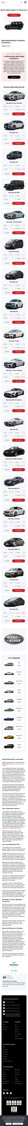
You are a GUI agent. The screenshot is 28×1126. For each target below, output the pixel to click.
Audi (4, 1072)
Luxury (19, 744)
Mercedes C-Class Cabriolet (14, 370)
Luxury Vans (19, 726)
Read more (14, 77)
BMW (4, 1076)
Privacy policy (18, 1123)
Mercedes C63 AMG (14, 519)
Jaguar (16, 1079)
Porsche (17, 1072)
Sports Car (19, 681)
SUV (19, 663)
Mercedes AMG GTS (14, 488)
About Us (5, 1027)
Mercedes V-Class (14, 251)
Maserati (5, 1083)
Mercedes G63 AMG (14, 192)
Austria (16, 1031)
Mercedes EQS (14, 609)
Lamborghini (6, 1081)
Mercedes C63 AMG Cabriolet (14, 459)
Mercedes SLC (14, 429)
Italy (16, 1024)
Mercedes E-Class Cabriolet (14, 103)
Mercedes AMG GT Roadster (14, 400)
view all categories (7, 1061)
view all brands (18, 1083)
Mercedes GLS (14, 132)
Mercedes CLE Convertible (14, 222)
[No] (26, 1120)
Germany (17, 1029)
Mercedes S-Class (14, 341)
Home (8, 54)
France (16, 1036)
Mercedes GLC (14, 282)
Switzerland (18, 1034)
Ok (8, 1123)
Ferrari (4, 1079)
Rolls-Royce (17, 1081)
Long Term (19, 735)
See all (19, 665)
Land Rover (17, 1074)
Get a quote (19, 114)
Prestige (19, 699)
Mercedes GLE (14, 311)
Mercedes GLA (14, 579)
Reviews (5, 1029)
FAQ (4, 1024)
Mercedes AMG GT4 (14, 549)
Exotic (19, 690)
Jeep (16, 1076)
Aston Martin (6, 1069)
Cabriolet (19, 717)
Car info (7, 114)
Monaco (13, 54)
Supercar (19, 672)
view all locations (19, 1038)
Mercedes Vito (14, 162)
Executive (19, 708)
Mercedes (17, 1069)
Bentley (5, 1074)
